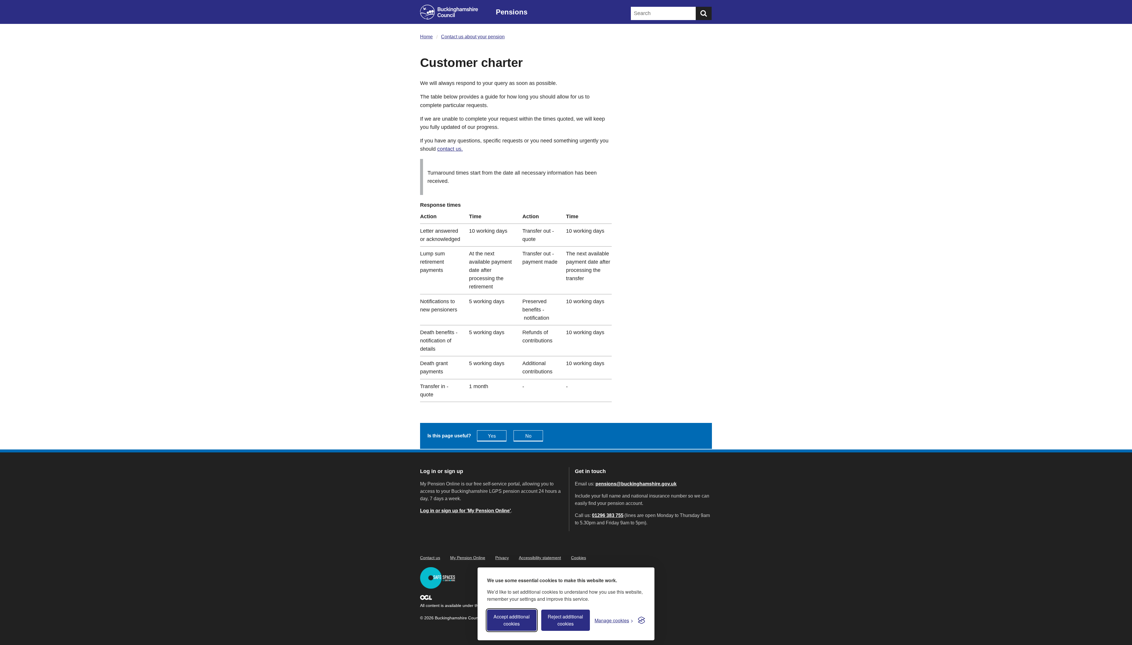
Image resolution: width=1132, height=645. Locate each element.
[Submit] (704, 13)
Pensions (511, 12)
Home (426, 36)
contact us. (450, 149)
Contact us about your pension (473, 36)
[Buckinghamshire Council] (449, 12)
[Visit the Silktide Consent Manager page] (641, 620)
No (528, 436)
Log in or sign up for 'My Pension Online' (465, 510)
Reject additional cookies (565, 620)
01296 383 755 (607, 515)
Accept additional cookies (511, 620)
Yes (492, 436)
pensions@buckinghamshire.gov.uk (636, 483)
